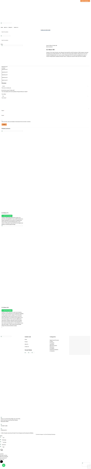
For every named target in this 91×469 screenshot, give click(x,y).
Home (47, 45)
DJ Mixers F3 (5, 213)
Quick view (3, 210)
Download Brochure (45, 30)
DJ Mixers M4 (5, 307)
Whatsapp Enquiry (7, 215)
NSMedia (31, 433)
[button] (3, 465)
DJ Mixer (50, 45)
